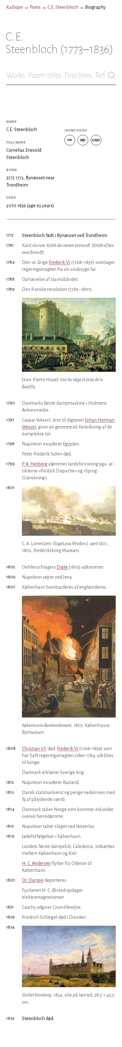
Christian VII (34, 748)
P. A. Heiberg (34, 463)
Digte (62, 567)
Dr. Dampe (32, 880)
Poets (35, 7)
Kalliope (14, 7)
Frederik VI (59, 262)
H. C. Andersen (36, 863)
